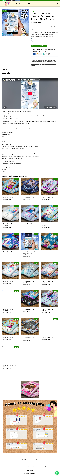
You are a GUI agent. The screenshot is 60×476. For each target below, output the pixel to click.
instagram (45, 62)
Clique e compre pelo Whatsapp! (39, 45)
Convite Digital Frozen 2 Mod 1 (9, 366)
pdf (40, 64)
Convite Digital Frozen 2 (29, 224)
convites (44, 61)
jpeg (52, 62)
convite (53, 60)
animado (34, 60)
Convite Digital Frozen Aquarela (9, 224)
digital (52, 61)
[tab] (5, 69)
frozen (33, 11)
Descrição (5, 69)
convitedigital (33, 61)
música (35, 64)
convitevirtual (48, 61)
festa (32, 62)
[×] (57, 473)
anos (42, 60)
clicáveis (50, 60)
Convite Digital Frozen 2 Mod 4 (48, 310)
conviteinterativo (39, 61)
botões (44, 60)
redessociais (48, 64)
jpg (53, 62)
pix (45, 64)
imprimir (41, 62)
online (38, 64)
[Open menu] (3, 4)
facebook (55, 61)
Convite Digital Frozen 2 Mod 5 (48, 224)
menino (32, 64)
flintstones (35, 62)
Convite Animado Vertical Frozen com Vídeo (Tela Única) (29, 253)
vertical (52, 64)
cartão (47, 60)
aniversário (39, 60)
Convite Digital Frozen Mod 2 (30, 338)
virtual (55, 64)
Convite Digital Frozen (9, 197)
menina (56, 62)
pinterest (42, 64)
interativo (49, 62)
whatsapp (33, 65)
